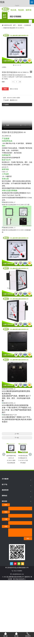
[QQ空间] (22, 564)
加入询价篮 (15, 89)
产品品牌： (6, 100)
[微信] (18, 564)
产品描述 (6, 104)
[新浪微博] (15, 564)
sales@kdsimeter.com (18, 574)
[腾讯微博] (11, 564)
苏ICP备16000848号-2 (19, 579)
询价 (5, 89)
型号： (5, 97)
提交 (28, 538)
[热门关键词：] (30, 21)
